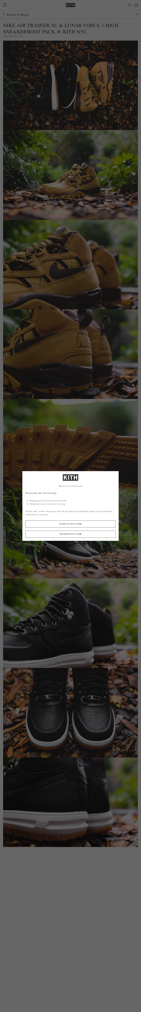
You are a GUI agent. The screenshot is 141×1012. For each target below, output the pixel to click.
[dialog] (70, 506)
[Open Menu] (5, 5)
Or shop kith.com (70, 534)
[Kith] (70, 5)
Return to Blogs (18, 14)
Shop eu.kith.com (70, 524)
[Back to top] (137, 14)
